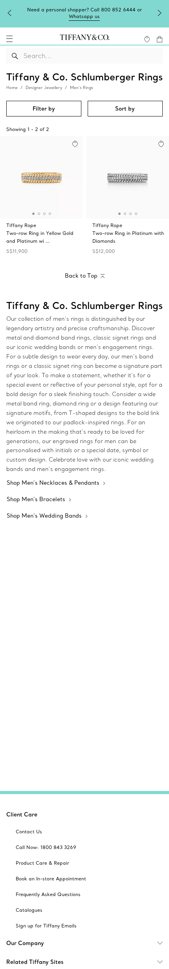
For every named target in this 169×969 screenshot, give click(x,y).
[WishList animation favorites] (147, 39)
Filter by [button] (44, 108)
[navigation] (9, 39)
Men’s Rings (81, 87)
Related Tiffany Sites (35, 961)
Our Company (25, 943)
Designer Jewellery (44, 87)
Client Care (21, 814)
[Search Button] (15, 56)
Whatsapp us (84, 16)
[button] (9, 39)
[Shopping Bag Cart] (159, 39)
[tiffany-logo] (84, 39)
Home (12, 87)
